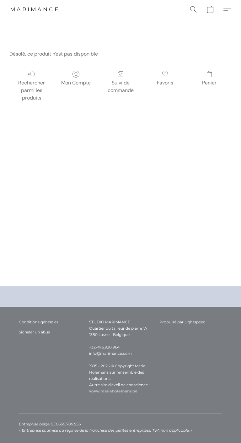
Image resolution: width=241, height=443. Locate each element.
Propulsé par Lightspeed (182, 322)
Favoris (165, 82)
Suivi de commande (121, 86)
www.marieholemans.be (113, 391)
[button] (35, 9)
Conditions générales (38, 322)
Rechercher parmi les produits (31, 90)
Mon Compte (76, 82)
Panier (209, 82)
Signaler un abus (34, 332)
